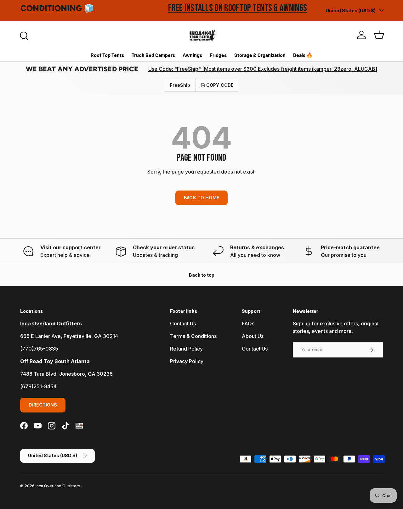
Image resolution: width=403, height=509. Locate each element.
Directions (43, 404)
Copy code (219, 85)
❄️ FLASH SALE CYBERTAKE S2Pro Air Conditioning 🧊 (125, 8)
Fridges (218, 55)
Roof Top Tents (107, 55)
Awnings (192, 55)
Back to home (201, 197)
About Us (253, 336)
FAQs (248, 323)
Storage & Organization (260, 55)
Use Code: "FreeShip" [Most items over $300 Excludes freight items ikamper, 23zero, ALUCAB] (262, 69)
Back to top (201, 275)
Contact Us (183, 323)
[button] (379, 35)
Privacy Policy (186, 361)
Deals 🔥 (303, 55)
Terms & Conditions (193, 336)
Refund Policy (186, 349)
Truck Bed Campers (153, 55)
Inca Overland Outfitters (58, 486)
